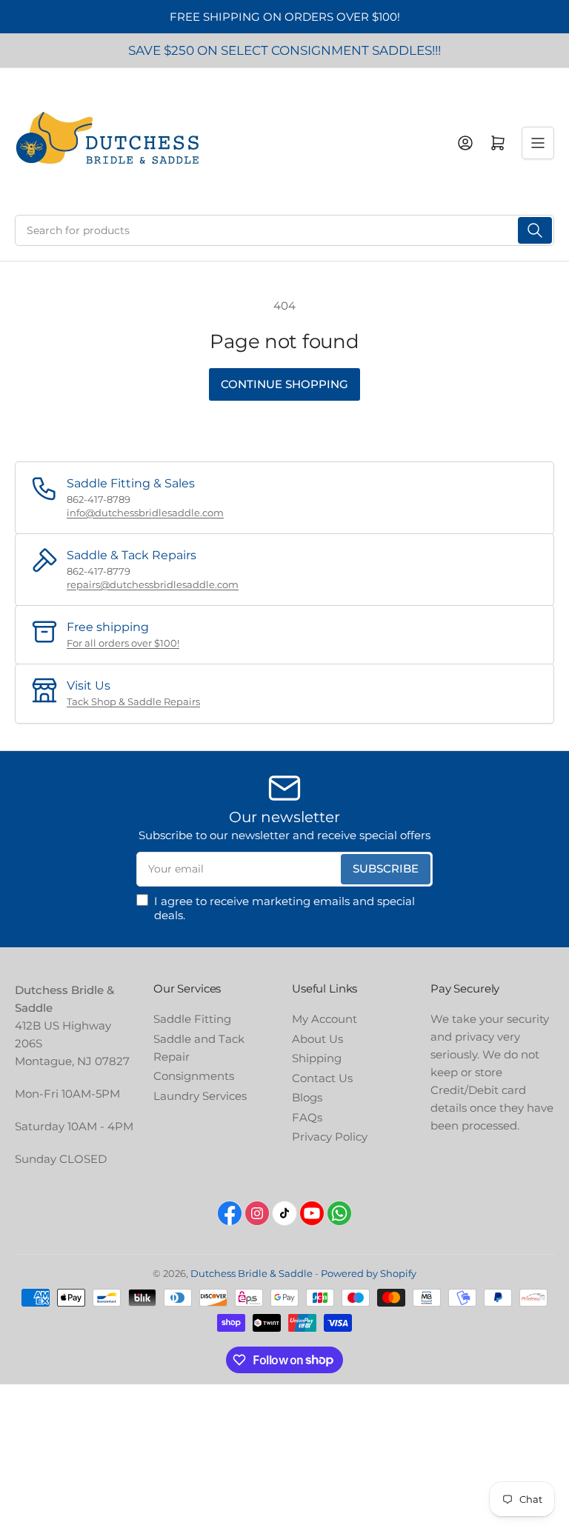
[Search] (535, 230)
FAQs (307, 1117)
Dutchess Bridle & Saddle (251, 1273)
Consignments (193, 1076)
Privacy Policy (329, 1137)
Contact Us (322, 1078)
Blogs (307, 1097)
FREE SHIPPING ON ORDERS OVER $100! (285, 17)
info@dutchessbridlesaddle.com (145, 512)
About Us (317, 1039)
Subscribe (386, 868)
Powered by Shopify (368, 1273)
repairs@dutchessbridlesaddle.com (153, 584)
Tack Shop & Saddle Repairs (133, 701)
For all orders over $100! (123, 643)
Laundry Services (200, 1096)
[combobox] (284, 230)
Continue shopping (284, 384)
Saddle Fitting (192, 1019)
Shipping (317, 1058)
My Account (324, 1019)
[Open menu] (538, 143)
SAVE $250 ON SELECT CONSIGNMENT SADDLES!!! (284, 50)
